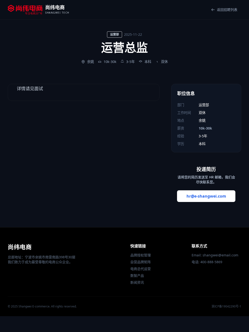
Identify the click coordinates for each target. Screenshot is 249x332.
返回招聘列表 (227, 9)
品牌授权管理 (140, 255)
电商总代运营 (140, 268)
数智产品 (137, 275)
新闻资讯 (137, 282)
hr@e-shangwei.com (206, 196)
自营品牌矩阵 (140, 262)
